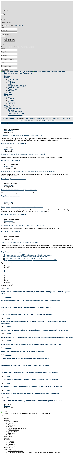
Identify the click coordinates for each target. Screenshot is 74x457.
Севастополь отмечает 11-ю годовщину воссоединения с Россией (23, 154)
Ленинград (12, 118)
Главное (7, 76)
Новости (7, 77)
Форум (6, 95)
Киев (54, 118)
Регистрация (4, 69)
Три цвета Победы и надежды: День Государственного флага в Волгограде (29, 372)
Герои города (12, 89)
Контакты (11, 103)
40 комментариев (16, 252)
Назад (6, 267)
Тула (26, 118)
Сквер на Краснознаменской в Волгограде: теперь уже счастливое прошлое (16, 112)
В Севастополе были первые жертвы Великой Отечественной (25, 256)
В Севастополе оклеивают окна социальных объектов (19, 190)
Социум (10, 81)
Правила (11, 100)
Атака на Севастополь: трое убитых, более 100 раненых (19, 242)
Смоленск (39, 118)
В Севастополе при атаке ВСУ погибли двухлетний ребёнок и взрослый (28, 255)
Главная (7, 406)
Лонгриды (7, 107)
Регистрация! (18, 25)
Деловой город (13, 87)
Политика (11, 82)
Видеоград (11, 90)
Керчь (20, 120)
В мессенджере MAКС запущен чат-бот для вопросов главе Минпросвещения (30, 393)
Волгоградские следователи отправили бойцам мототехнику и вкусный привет (31, 300)
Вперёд (6, 280)
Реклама (11, 98)
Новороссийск (47, 118)
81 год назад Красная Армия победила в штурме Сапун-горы (21, 135)
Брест (29, 120)
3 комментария (15, 160)
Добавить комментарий (18, 143)
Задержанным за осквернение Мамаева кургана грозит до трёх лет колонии (29, 379)
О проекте (7, 97)
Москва (5, 118)
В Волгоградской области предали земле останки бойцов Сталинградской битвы (31, 344)
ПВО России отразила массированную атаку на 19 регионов (22, 351)
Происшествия (13, 79)
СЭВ (9, 92)
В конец (7, 282)
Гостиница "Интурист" (15, 108)
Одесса (59, 118)
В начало (7, 266)
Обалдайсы (8, 94)
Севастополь (66, 118)
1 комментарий (15, 196)
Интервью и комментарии (17, 86)
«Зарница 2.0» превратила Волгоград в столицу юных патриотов (25, 358)
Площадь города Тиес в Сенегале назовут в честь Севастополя (22, 207)
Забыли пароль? (10, 39)
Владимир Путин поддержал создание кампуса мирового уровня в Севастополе (28, 171)
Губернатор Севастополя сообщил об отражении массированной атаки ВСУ (30, 260)
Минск (25, 120)
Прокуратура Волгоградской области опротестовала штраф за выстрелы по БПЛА (31, 386)
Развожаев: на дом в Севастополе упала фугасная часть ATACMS (22, 225)
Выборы (11, 84)
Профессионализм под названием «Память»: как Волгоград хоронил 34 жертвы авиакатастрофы (37, 337)
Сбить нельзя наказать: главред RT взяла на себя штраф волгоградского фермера (31, 401)
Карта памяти (9, 105)
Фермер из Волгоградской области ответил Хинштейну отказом (25, 365)
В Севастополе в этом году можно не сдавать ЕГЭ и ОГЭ (23, 258)
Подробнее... (5, 143)
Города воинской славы (48, 120)
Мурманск (32, 118)
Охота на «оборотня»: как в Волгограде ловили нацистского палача (26, 314)
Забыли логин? (9, 41)
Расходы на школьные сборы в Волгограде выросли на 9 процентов (26, 307)
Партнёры (11, 102)
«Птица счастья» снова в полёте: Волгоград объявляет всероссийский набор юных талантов (35, 330)
